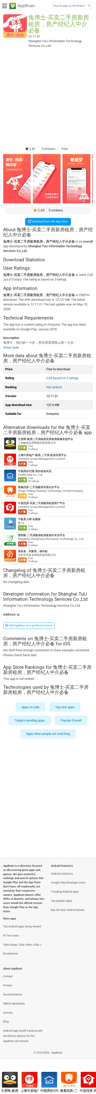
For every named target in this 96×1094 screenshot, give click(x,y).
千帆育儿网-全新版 (29, 519)
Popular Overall (71, 720)
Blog (6, 1021)
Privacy (7, 985)
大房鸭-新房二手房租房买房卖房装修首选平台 (45, 439)
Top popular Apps (61, 900)
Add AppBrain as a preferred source (30, 625)
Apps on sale (30, 707)
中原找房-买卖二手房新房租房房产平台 (41, 503)
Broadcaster (10, 953)
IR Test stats (11, 935)
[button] (48, 614)
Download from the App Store (49, 221)
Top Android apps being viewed (22, 926)
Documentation (12, 994)
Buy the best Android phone (67, 910)
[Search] (89, 6)
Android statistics (62, 873)
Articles (8, 1012)
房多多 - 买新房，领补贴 (33, 551)
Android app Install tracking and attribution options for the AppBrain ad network (22, 1036)
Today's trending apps (30, 720)
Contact (8, 976)
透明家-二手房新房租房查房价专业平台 (41, 535)
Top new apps (65, 707)
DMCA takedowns (14, 1003)
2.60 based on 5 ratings (62, 378)
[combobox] (69, 6)
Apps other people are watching (48, 734)
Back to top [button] (86, 1058)
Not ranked (54, 387)
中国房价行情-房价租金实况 (34, 471)
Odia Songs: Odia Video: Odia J (22, 944)
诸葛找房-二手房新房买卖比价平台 (39, 487)
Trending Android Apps (65, 891)
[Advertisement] (48, 97)
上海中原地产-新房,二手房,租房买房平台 (42, 455)
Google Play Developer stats (68, 882)
